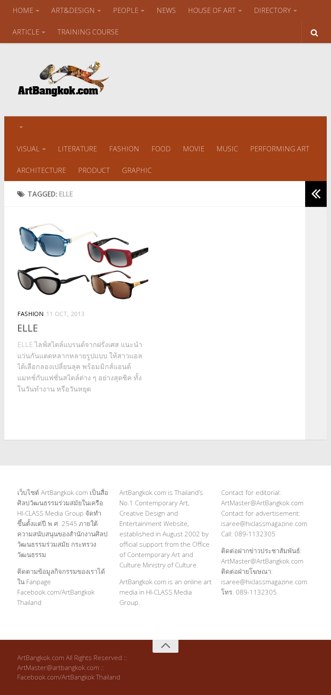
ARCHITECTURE (41, 170)
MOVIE (193, 148)
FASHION (124, 148)
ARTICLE (25, 32)
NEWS (166, 10)
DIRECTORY (272, 10)
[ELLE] (82, 261)
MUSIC (227, 148)
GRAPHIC (137, 170)
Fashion (30, 314)
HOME (22, 10)
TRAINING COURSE (88, 32)
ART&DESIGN (73, 10)
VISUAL (28, 148)
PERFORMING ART (279, 148)
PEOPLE (125, 10)
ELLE (27, 327)
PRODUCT (94, 170)
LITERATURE (77, 148)
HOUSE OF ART (212, 10)
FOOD (161, 148)
